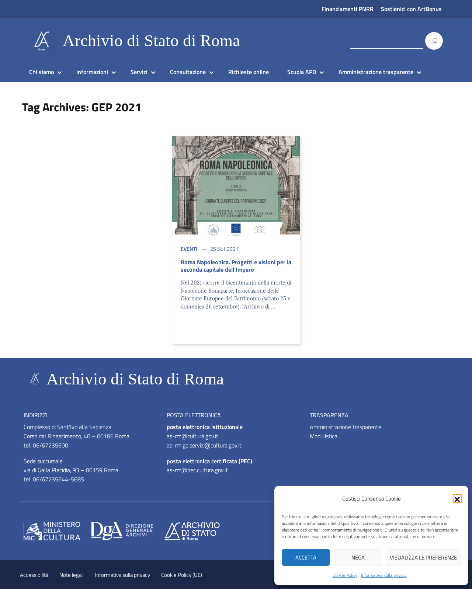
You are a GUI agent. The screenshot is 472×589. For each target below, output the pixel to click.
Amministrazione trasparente (376, 71)
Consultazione (188, 71)
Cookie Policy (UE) (181, 575)
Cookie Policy (345, 575)
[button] (457, 498)
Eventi (189, 248)
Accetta (305, 557)
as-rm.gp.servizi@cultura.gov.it (204, 445)
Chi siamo (41, 71)
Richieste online (248, 71)
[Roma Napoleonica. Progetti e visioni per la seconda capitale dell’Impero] (236, 185)
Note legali (71, 575)
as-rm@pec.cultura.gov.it (197, 470)
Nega (358, 557)
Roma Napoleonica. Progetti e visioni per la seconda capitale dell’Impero (236, 266)
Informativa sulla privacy (384, 575)
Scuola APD (301, 71)
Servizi (139, 71)
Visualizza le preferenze (423, 557)
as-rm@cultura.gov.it (192, 436)
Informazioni (92, 71)
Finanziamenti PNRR (348, 8)
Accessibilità (34, 575)
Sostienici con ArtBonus (411, 8)
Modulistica (323, 436)
